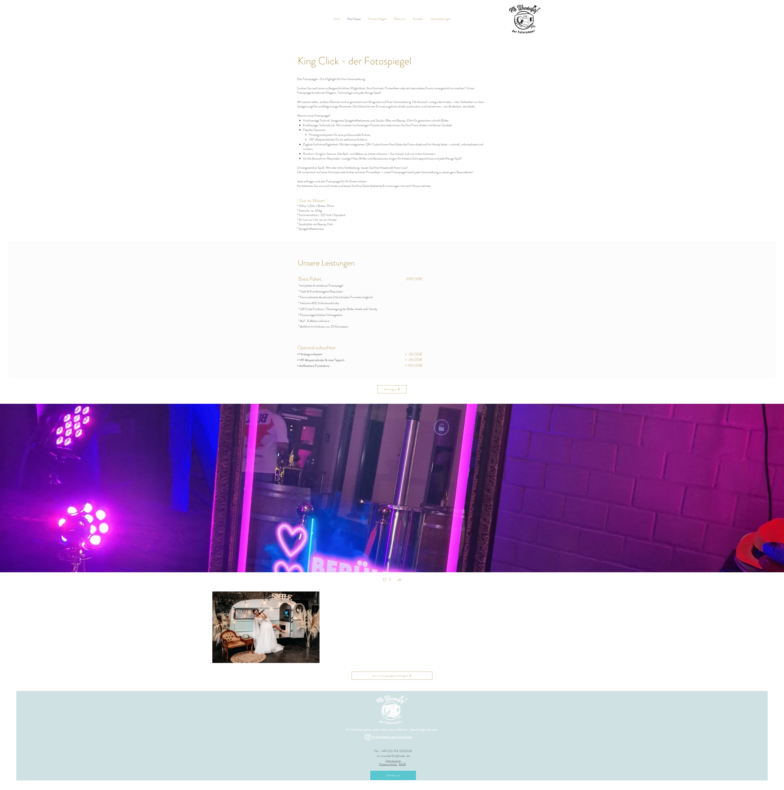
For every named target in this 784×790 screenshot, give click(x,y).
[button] (399, 580)
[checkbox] (386, 580)
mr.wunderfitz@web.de (393, 755)
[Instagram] (368, 737)
